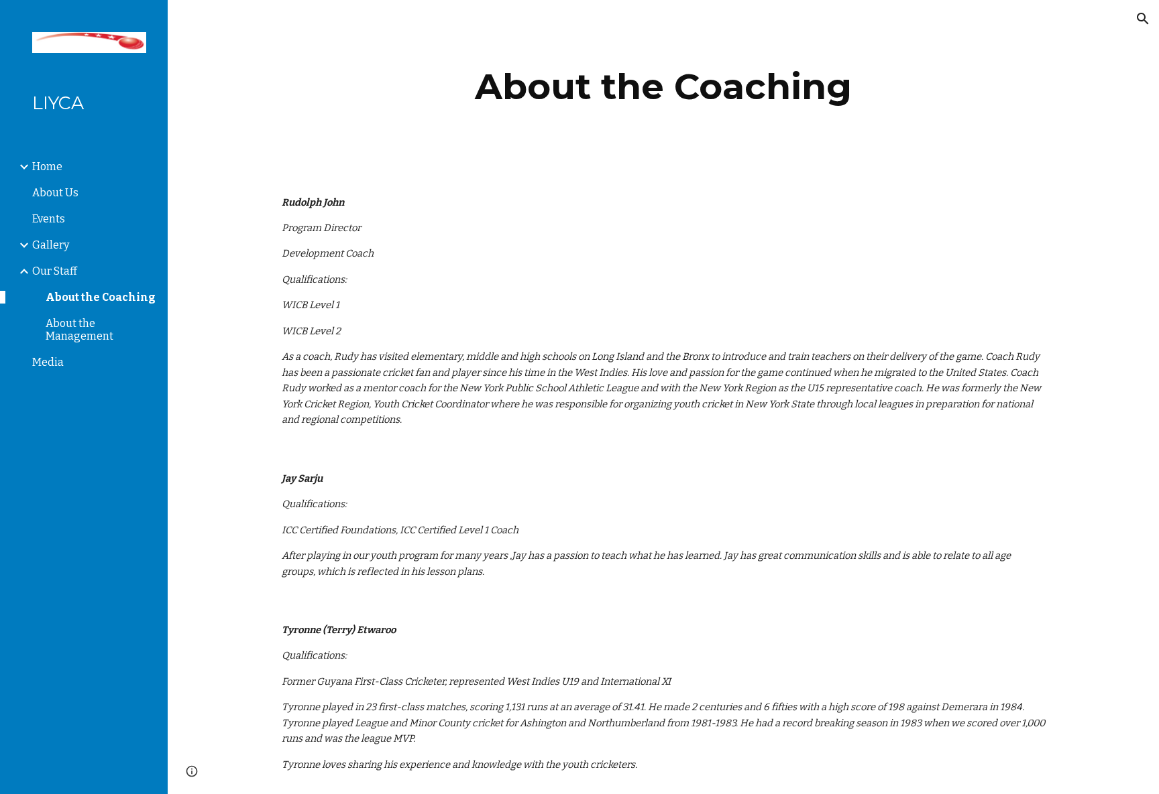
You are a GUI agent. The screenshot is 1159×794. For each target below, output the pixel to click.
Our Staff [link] (54, 271)
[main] (663, 87)
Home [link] (47, 166)
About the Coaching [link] (101, 297)
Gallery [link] (50, 245)
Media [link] (48, 362)
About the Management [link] (79, 329)
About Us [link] (55, 192)
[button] (1143, 19)
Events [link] (48, 218)
